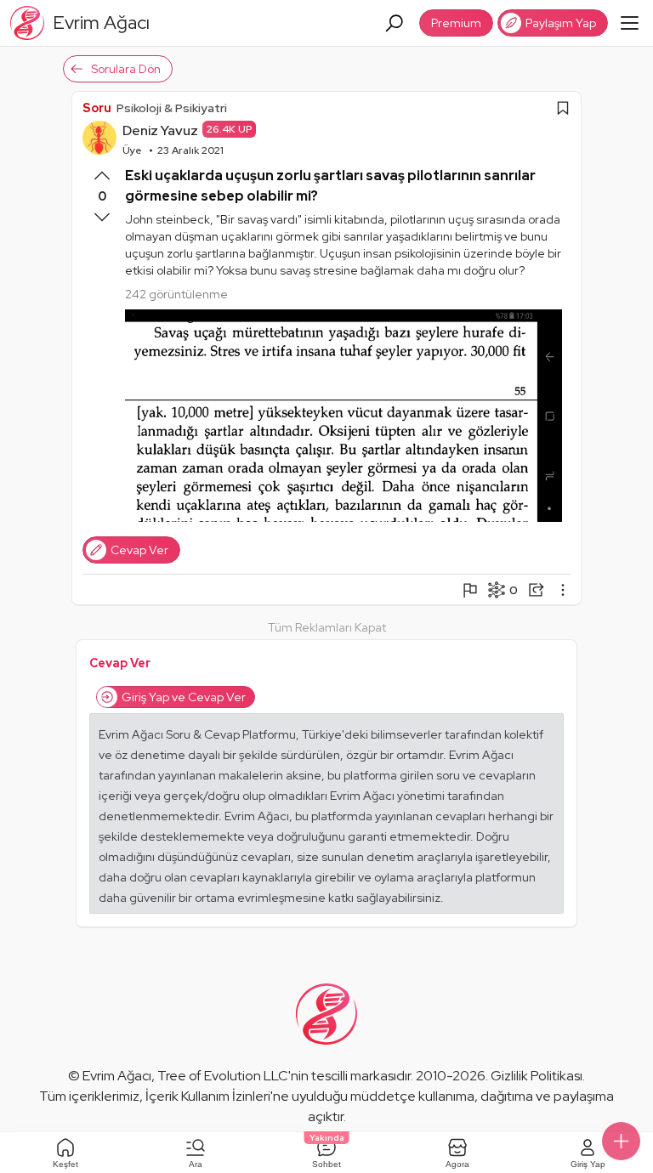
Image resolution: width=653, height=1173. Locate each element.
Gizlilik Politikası (536, 1076)
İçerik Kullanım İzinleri (207, 1096)
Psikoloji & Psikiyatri (171, 108)
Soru (96, 108)
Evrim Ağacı (116, 1076)
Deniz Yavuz (160, 130)
